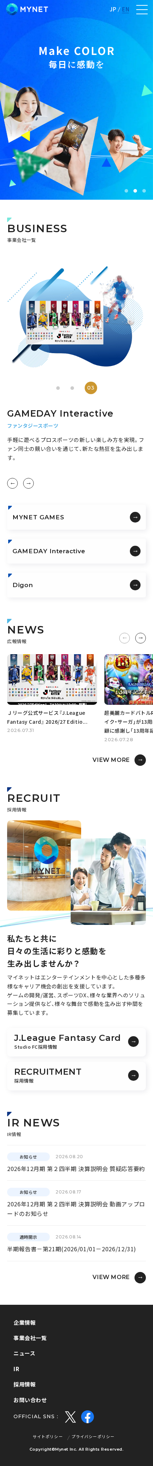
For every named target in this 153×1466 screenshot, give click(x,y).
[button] (126, 191)
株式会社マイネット (27, 9)
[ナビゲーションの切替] (142, 9)
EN (125, 9)
